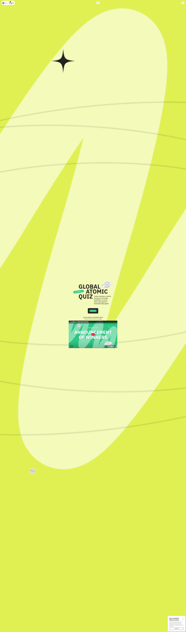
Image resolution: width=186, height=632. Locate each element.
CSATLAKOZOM (93, 310)
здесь (100, 319)
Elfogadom (176, 628)
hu (182, 2)
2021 (97, 2)
